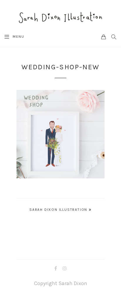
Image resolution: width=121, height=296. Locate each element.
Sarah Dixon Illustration (58, 210)
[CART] (103, 36)
